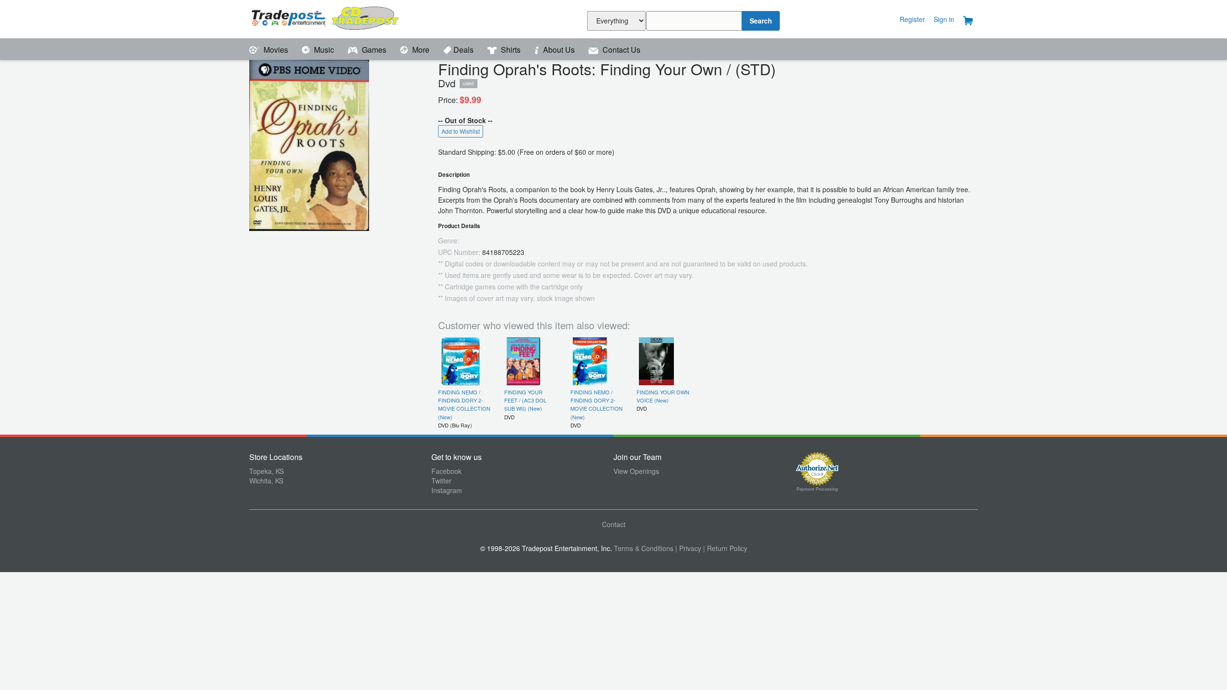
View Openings (636, 471)
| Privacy (688, 548)
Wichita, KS (266, 480)
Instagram (446, 490)
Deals (464, 49)
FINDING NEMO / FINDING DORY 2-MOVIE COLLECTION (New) (464, 404)
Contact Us (620, 49)
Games (374, 49)
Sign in (944, 19)
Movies (276, 49)
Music (324, 49)
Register (912, 19)
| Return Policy (725, 548)
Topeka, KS (266, 471)
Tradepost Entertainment (340, 18)
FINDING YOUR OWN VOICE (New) (663, 396)
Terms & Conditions (643, 548)
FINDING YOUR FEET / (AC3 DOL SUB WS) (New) (525, 400)
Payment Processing (817, 489)
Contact (613, 524)
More (420, 49)
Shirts (510, 49)
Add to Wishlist (460, 131)
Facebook (446, 471)
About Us (559, 49)
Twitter (441, 480)
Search (761, 20)
